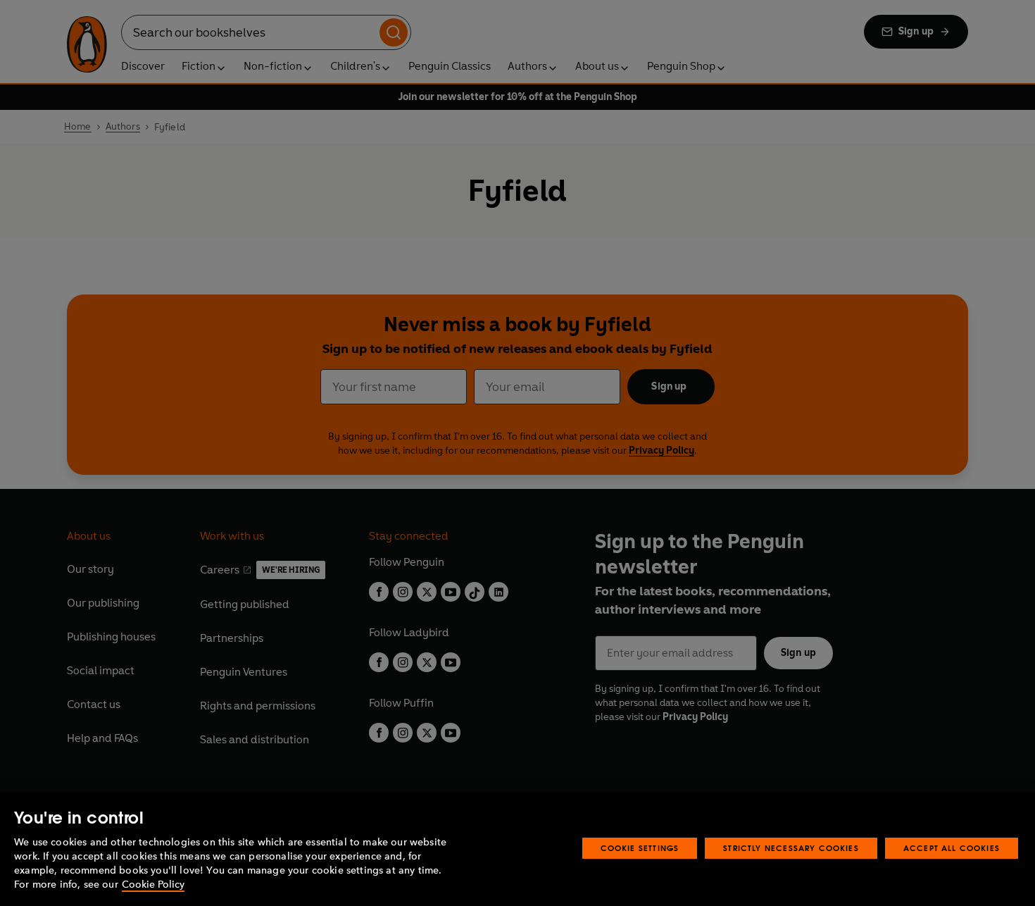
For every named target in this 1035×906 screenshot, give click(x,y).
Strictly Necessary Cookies (791, 848)
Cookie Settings (640, 848)
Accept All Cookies (951, 848)
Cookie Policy (153, 885)
